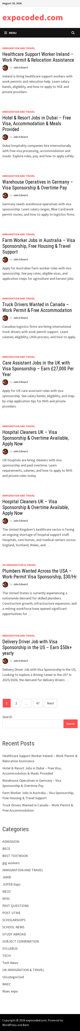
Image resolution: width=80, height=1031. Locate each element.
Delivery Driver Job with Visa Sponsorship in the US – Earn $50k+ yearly (37, 647)
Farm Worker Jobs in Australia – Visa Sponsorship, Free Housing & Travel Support (38, 246)
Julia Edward (20, 67)
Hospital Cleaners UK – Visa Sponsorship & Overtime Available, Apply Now (35, 438)
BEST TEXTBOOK (15, 856)
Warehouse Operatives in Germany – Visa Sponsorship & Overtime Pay (37, 185)
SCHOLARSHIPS (13, 920)
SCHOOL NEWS (13, 927)
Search (7, 717)
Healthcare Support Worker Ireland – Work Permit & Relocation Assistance (38, 57)
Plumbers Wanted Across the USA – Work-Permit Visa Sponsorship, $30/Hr (39, 574)
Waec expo (10, 991)
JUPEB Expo (11, 884)
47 (38, 703)
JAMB (6, 877)
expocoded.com (32, 17)
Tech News (10, 962)
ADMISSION (10, 841)
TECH (6, 955)
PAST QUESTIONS (15, 905)
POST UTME (11, 913)
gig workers (11, 863)
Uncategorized (13, 977)
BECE (6, 848)
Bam (26, 1025)
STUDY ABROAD (14, 934)
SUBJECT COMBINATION (20, 941)
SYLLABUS (9, 948)
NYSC (6, 898)
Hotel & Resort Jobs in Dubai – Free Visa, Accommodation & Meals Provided (36, 123)
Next (50, 703)
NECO (6, 891)
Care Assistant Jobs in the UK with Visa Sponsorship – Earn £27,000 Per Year (38, 368)
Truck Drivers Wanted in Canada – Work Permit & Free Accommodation (37, 307)
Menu (13, 33)
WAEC (6, 984)
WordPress (9, 1025)
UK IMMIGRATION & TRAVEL (19, 565)
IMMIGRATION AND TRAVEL (18, 48)
